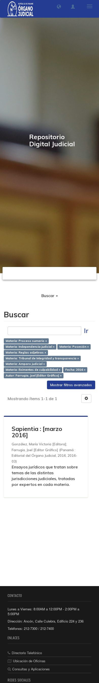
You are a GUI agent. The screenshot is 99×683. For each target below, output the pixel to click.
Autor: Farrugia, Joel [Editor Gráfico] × (34, 376)
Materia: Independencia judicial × (30, 346)
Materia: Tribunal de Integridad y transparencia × (42, 358)
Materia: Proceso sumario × (26, 341)
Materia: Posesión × (74, 346)
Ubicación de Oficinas (29, 660)
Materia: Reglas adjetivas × (26, 352)
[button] (59, 6)
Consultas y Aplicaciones (31, 669)
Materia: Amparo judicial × (25, 364)
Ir (86, 331)
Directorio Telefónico (27, 652)
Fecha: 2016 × (75, 370)
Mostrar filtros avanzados (71, 385)
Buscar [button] (48, 295)
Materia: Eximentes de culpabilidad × (33, 370)
